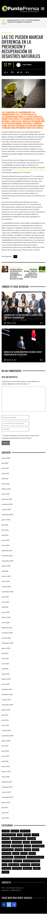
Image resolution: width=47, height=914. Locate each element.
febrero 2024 (6, 576)
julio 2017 (5, 807)
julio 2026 (5, 463)
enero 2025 (6, 545)
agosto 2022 (6, 648)
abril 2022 (5, 669)
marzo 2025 (6, 540)
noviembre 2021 (7, 694)
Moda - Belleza (8, 849)
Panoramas (6, 853)
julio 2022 (5, 653)
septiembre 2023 (7, 592)
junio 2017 (5, 813)
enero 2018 (6, 777)
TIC (15, 256)
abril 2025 (5, 535)
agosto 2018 (6, 741)
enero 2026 (6, 494)
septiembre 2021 (7, 705)
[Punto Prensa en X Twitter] (9, 904)
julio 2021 (5, 715)
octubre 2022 (6, 638)
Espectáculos (36, 842)
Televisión (35, 864)
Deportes (6, 838)
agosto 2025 (6, 520)
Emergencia (17, 842)
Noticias (27, 849)
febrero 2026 (6, 489)
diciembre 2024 (7, 550)
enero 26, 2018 (11, 323)
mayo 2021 (5, 725)
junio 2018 (5, 751)
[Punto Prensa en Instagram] (14, 904)
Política (24, 853)
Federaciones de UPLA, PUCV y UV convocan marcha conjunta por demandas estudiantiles (23, 21)
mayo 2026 (5, 473)
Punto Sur (17, 861)
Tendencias (6, 868)
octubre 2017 (6, 792)
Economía (31, 838)
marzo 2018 (6, 766)
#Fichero (6, 831)
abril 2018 (5, 761)
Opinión (35, 849)
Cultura (35, 835)
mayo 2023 (5, 602)
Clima (20, 835)
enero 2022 (6, 684)
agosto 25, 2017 (12, 360)
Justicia (27, 846)
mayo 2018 (5, 756)
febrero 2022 (6, 679)
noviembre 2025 (7, 504)
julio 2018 (5, 746)
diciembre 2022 (7, 628)
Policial (16, 853)
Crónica (27, 835)
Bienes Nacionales (9, 835)
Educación (6, 842)
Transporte (17, 868)
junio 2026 (5, 468)
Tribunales (27, 868)
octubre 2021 (6, 700)
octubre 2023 (6, 586)
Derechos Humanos (18, 838)
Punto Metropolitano (35, 857)
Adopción (14, 831)
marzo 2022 (6, 674)
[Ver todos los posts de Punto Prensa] (18, 65)
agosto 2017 (6, 802)
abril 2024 (5, 571)
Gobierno (6, 846)
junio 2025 (5, 530)
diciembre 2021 (7, 689)
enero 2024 (6, 581)
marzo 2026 (6, 484)
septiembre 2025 (7, 514)
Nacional (18, 849)
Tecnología (6, 32)
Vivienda (5, 872)
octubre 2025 (6, 509)
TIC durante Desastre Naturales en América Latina (27, 170)
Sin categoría (13, 864)
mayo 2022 (5, 664)
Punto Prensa (27, 64)
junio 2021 (5, 720)
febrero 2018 (6, 771)
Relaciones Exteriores (31, 861)
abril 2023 (5, 607)
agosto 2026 (6, 458)
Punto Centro (20, 857)
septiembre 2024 (7, 561)
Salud (5, 864)
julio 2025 (5, 525)
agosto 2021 (6, 710)
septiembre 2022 (7, 643)
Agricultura (25, 831)
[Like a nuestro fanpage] (4, 904)
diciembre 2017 (7, 782)
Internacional (17, 846)
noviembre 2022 (7, 633)
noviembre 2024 (7, 556)
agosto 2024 (6, 566)
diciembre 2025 (7, 499)
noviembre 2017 (7, 787)
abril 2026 (5, 478)
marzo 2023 (6, 612)
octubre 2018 (6, 730)
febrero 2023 (6, 617)
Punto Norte (7, 861)
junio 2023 (5, 597)
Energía (26, 842)
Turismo (37, 868)
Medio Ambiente (38, 846)
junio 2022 (5, 658)
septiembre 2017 (7, 797)
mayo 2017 (5, 818)
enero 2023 (6, 622)
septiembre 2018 (7, 736)
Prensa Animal (7, 857)
